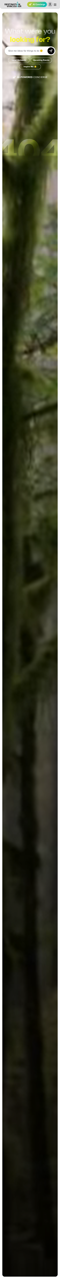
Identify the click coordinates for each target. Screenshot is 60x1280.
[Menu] (55, 4)
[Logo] (13, 4)
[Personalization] (50, 4)
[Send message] (50, 50)
